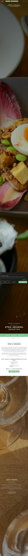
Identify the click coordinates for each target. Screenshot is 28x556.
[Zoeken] (27, 1)
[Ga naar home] (14, 5)
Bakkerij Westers (21, 335)
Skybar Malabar (13, 335)
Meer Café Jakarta (11, 492)
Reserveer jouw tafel (14, 371)
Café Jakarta (7, 335)
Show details (24, 279)
